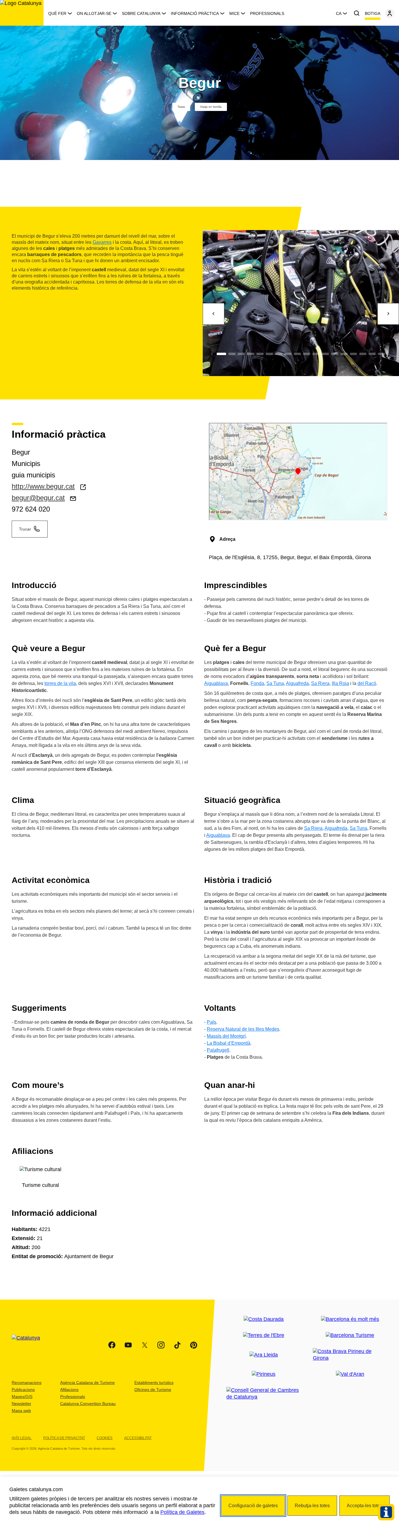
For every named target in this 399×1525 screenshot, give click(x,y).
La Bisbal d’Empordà (228, 1043)
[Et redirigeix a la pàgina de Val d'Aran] (350, 1374)
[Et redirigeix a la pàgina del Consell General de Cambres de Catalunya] (263, 1393)
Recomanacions (26, 1382)
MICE (234, 13)
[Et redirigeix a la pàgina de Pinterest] (193, 1345)
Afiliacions (69, 1389)
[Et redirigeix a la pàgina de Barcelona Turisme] (350, 1335)
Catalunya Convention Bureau (88, 1403)
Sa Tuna (275, 683)
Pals (211, 1022)
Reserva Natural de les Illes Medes (243, 1029)
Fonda (257, 683)
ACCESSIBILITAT (138, 1438)
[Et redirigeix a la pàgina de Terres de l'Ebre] (263, 1335)
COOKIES (104, 1438)
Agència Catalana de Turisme (87, 1382)
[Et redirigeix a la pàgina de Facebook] (111, 1345)
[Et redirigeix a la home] (22, 13)
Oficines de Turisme (152, 1389)
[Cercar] (356, 13)
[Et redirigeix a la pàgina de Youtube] (128, 1345)
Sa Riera (320, 683)
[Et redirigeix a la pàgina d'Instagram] (160, 1345)
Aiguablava (216, 683)
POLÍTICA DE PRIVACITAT (64, 1438)
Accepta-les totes (364, 1505)
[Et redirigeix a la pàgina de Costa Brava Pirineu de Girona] (350, 1354)
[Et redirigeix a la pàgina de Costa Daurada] (264, 1319)
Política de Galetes (182, 1512)
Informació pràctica (195, 13)
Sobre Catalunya (141, 13)
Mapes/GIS (22, 1396)
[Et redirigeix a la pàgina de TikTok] (177, 1345)
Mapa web (21, 1410)
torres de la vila (60, 683)
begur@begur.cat (38, 498)
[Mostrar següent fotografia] (388, 314)
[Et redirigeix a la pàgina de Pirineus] (263, 1374)
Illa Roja (340, 683)
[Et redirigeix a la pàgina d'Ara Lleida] (263, 1355)
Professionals (267, 13)
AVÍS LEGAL (22, 1438)
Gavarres (102, 242)
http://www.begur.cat (43, 486)
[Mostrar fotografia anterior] (213, 314)
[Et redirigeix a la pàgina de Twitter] (144, 1345)
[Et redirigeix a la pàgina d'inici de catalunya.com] (29, 1345)
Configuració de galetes (253, 1505)
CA (338, 13)
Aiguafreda (297, 683)
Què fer (57, 13)
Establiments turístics (154, 1382)
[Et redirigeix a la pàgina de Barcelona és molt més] (350, 1319)
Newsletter (21, 1403)
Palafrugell (218, 1050)
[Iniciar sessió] (389, 13)
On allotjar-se (94, 13)
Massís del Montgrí (226, 1036)
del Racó (367, 683)
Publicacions (23, 1389)
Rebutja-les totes (312, 1505)
